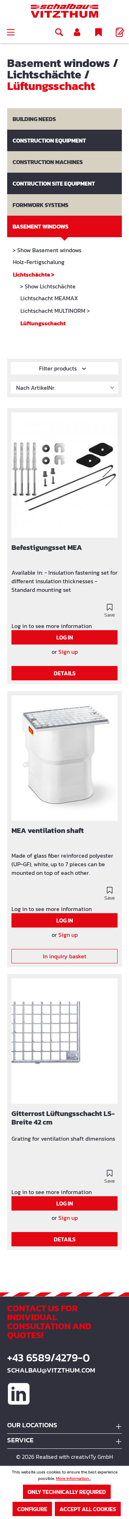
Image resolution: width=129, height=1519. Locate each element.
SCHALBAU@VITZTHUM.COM (51, 1370)
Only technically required (67, 1491)
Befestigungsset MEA (46, 548)
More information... (73, 1478)
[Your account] (77, 32)
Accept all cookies (87, 1509)
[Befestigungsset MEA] (64, 475)
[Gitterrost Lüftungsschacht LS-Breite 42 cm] (64, 1041)
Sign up (68, 651)
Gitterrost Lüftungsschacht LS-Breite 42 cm (63, 1118)
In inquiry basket (64, 956)
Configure (32, 1509)
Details (65, 673)
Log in (64, 637)
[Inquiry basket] (120, 32)
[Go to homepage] (64, 11)
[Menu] (11, 32)
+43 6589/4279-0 (48, 1357)
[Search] (59, 32)
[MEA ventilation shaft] (64, 758)
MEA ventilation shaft (47, 831)
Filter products (58, 368)
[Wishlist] (98, 32)
